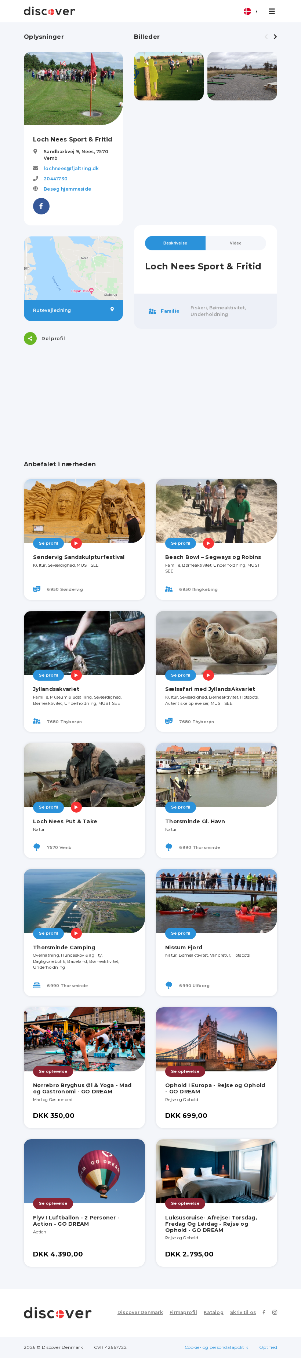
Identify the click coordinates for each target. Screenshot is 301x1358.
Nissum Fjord (183, 947)
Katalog (214, 1312)
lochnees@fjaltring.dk (71, 168)
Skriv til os (243, 1312)
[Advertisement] (205, 162)
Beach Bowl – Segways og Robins (213, 557)
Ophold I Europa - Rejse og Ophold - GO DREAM (215, 1088)
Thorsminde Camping (64, 947)
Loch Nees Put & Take (65, 821)
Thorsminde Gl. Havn (195, 821)
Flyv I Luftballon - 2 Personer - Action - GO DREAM (76, 1220)
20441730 (56, 178)
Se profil (48, 543)
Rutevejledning (52, 310)
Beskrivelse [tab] (175, 243)
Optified (268, 1347)
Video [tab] (236, 243)
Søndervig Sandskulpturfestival (79, 557)
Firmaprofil (183, 1312)
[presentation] (266, 37)
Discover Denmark (140, 1312)
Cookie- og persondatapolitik (216, 1347)
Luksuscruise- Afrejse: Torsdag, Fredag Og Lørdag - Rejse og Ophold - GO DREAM (211, 1223)
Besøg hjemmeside (67, 189)
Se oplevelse (53, 1071)
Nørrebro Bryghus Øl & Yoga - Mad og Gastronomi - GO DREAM (82, 1088)
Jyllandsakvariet (56, 689)
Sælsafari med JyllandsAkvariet (210, 689)
